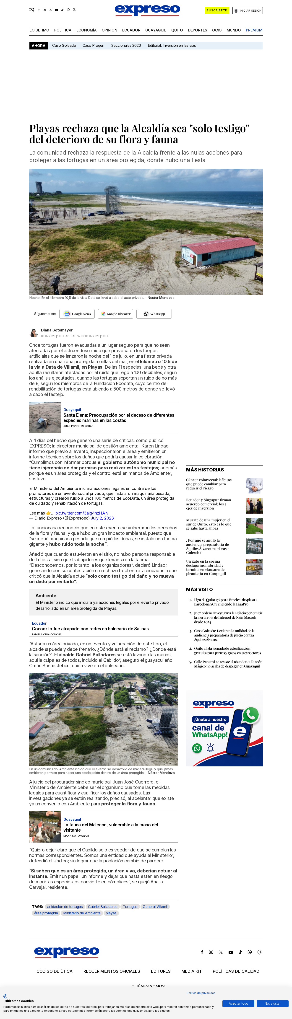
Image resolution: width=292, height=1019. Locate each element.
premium (254, 30)
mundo (234, 30)
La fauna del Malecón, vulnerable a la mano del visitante (110, 827)
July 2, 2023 (102, 518)
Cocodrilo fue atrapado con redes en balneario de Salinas (90, 628)
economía (86, 30)
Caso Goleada (64, 45)
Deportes (197, 30)
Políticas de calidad (236, 971)
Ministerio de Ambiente (82, 913)
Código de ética (54, 971)
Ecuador (131, 30)
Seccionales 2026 (126, 45)
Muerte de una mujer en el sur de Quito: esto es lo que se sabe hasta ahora (208, 523)
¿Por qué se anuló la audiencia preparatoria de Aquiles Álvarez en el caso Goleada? (207, 546)
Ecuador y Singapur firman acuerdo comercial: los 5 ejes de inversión (208, 503)
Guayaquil (155, 30)
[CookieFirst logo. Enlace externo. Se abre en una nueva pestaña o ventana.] (5, 996)
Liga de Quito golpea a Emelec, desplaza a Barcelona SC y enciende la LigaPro (225, 601)
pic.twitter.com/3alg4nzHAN (81, 513)
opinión (109, 30)
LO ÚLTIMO (39, 30)
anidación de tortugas (65, 906)
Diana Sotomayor (57, 330)
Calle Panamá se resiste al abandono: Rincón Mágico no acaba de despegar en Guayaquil (228, 663)
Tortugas (130, 906)
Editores (161, 971)
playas (111, 913)
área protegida (46, 913)
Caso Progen (93, 45)
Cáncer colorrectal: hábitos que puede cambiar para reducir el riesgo (209, 483)
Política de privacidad (201, 993)
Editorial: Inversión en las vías (172, 45)
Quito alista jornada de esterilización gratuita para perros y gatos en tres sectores (227, 650)
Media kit (192, 971)
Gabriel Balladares (102, 906)
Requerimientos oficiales (111, 971)
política (62, 30)
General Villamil (155, 906)
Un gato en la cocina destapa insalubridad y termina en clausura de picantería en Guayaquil (206, 567)
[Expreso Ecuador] (66, 956)
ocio (217, 30)
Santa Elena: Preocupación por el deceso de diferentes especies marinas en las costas (118, 418)
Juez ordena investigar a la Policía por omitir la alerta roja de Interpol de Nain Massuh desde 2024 (228, 617)
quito (177, 30)
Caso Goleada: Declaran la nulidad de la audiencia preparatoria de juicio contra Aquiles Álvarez (224, 635)
